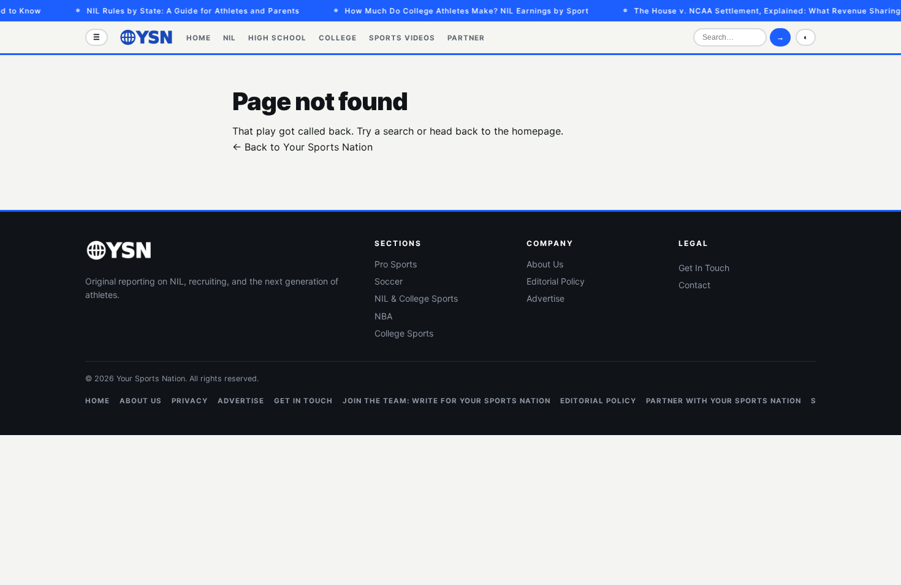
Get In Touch (704, 268)
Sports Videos (402, 38)
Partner (466, 38)
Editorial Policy (556, 281)
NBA (383, 316)
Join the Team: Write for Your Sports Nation (446, 401)
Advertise (546, 298)
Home (198, 38)
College (338, 38)
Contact (694, 285)
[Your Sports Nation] (146, 37)
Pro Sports (395, 264)
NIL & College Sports (416, 298)
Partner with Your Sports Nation (723, 401)
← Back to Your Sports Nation (302, 147)
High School (277, 38)
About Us (545, 264)
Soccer (388, 281)
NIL (229, 38)
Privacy (190, 401)
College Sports (403, 333)
